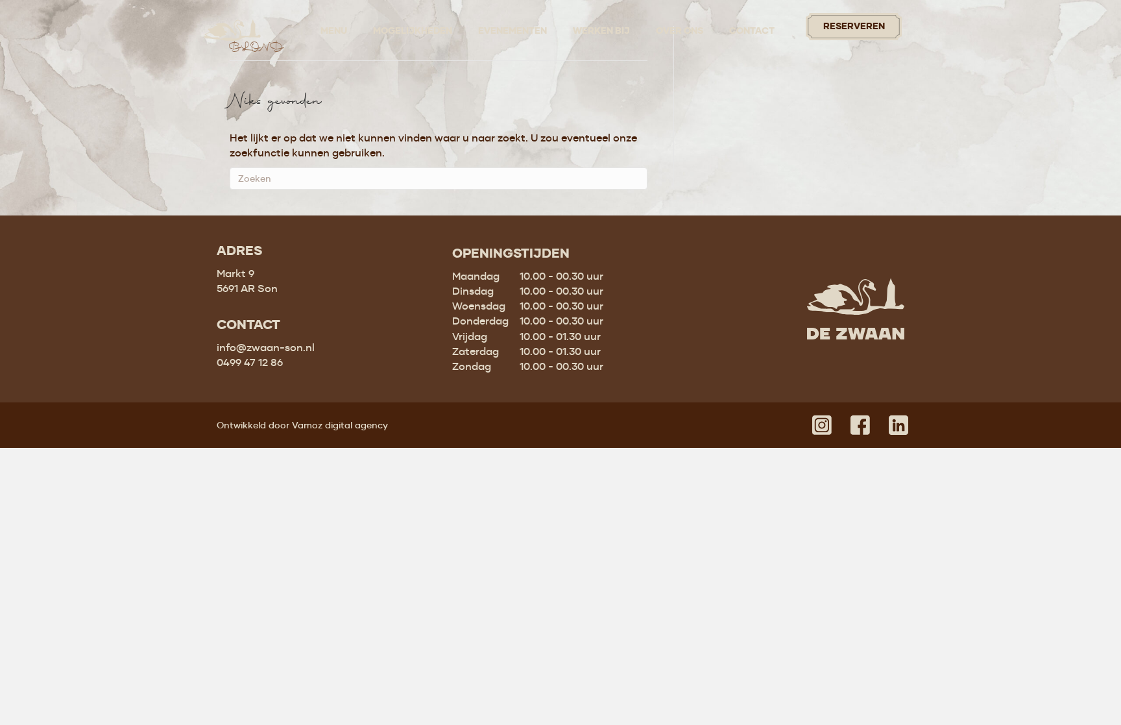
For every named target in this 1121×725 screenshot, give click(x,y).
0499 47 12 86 (250, 362)
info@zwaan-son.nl (266, 347)
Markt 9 (235, 273)
